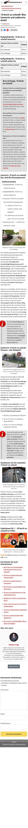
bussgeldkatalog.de (7, 6)
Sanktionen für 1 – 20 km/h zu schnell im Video (14, 224)
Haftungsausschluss (20, 744)
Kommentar (5, 690)
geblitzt (22, 118)
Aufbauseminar (10, 129)
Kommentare (14, 30)
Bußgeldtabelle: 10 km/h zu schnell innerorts (13, 186)
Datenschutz (12, 744)
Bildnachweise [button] (13, 666)
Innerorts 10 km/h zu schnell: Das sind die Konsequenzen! (14, 200)
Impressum (5, 744)
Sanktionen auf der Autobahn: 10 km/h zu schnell (16, 217)
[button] (2, 30)
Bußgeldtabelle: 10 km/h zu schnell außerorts (13, 193)
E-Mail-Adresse (6, 723)
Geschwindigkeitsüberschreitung (11, 8)
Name (3, 714)
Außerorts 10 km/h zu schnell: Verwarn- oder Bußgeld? (15, 209)
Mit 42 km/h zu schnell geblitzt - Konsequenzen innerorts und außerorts (13, 569)
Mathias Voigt (6, 23)
